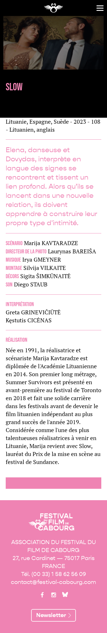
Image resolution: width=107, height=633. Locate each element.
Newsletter (51, 615)
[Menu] (100, 8)
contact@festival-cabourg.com (53, 582)
